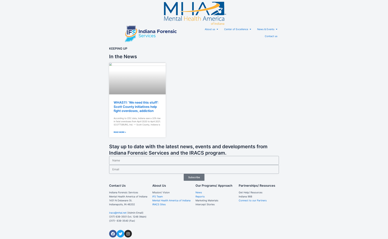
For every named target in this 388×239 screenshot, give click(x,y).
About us (210, 29)
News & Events (265, 29)
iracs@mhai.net (118, 212)
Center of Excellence (236, 29)
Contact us (271, 36)
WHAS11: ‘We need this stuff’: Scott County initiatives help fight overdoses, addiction (136, 107)
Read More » (120, 132)
